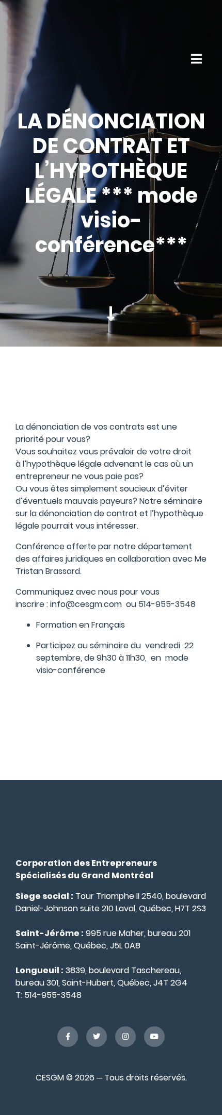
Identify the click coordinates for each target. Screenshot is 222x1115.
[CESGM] (45, 58)
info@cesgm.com (86, 604)
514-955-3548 (53, 995)
